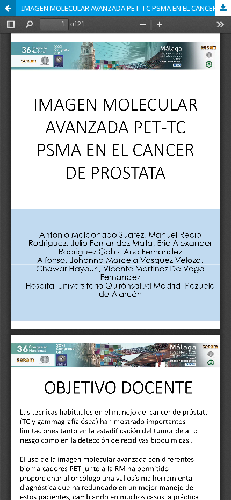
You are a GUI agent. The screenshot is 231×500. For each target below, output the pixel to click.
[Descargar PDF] (223, 8)
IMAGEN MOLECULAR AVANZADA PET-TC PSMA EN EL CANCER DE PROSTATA (126, 8)
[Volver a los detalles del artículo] (8, 8)
